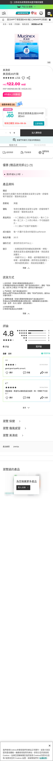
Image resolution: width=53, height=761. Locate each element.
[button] (49, 13)
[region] (26, 751)
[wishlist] (23, 78)
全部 (4, 354)
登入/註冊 (22, 488)
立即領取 (39, 123)
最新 (10, 354)
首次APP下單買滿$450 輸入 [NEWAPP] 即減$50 (26, 19)
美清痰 (6, 70)
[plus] (14, 132)
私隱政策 (43, 758)
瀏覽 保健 (9, 421)
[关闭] (49, 745)
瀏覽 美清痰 (10, 435)
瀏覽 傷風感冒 (12, 428)
